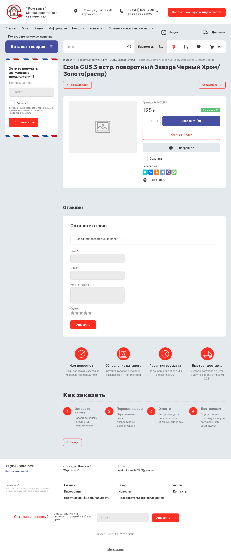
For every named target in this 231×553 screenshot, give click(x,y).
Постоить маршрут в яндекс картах (197, 12)
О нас (25, 29)
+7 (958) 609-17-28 (141, 10)
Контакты (96, 29)
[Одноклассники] (156, 166)
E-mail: (74, 262)
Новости (78, 29)
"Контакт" (36, 8)
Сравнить (156, 153)
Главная (10, 29)
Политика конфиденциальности (86, 498)
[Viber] (168, 166)
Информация (58, 29)
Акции (39, 29)
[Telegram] (162, 166)
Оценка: (75, 303)
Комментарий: (80, 279)
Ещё (108, 29)
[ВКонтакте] (150, 166)
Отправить (21, 117)
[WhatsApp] (173, 166)
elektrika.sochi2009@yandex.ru (137, 470)
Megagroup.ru (116, 549)
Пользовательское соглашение (141, 498)
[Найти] (129, 41)
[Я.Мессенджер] (145, 166)
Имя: (74, 246)
